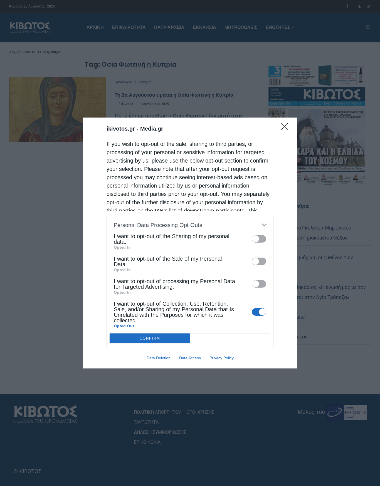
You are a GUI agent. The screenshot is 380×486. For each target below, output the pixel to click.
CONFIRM (150, 338)
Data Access (190, 358)
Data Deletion (159, 358)
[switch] (259, 239)
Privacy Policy (221, 358)
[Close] (286, 128)
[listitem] (190, 225)
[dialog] (190, 243)
